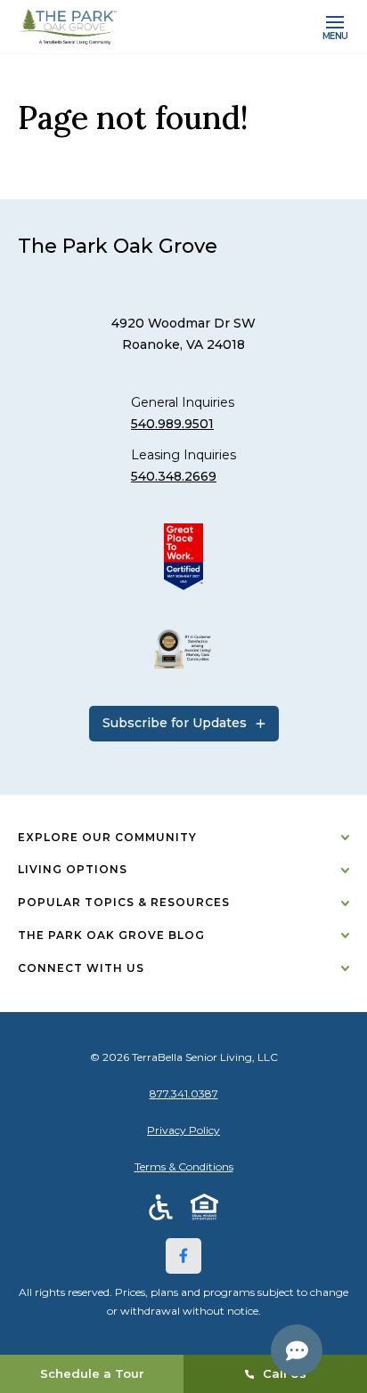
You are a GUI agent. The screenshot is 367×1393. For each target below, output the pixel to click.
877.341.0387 (184, 1093)
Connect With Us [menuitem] (81, 968)
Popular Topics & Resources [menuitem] (124, 902)
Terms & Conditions (184, 1166)
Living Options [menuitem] (72, 869)
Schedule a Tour (92, 1373)
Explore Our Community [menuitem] (107, 837)
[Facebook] (183, 1256)
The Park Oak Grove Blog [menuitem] (111, 935)
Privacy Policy (183, 1130)
